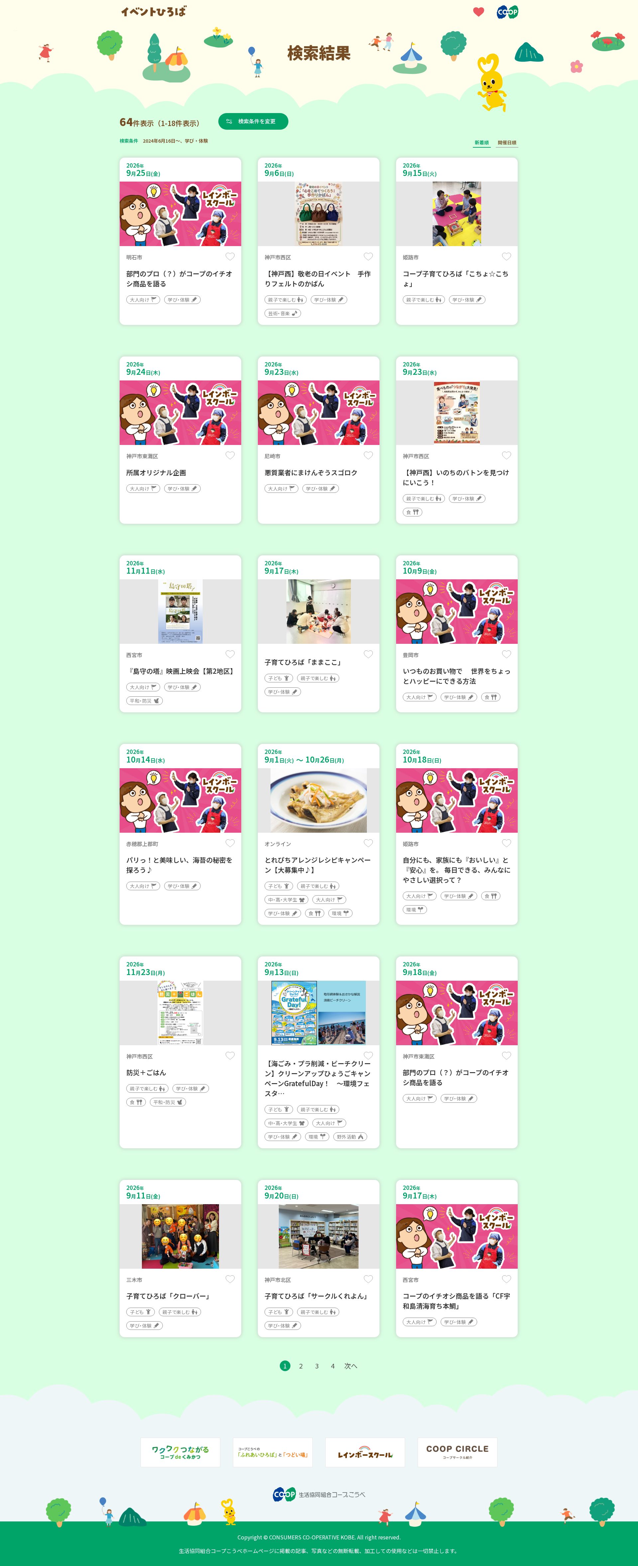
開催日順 (507, 142)
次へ (351, 1365)
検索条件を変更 (256, 121)
